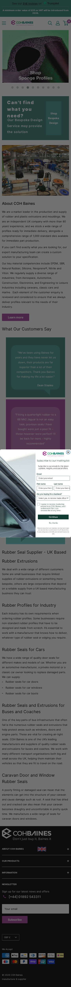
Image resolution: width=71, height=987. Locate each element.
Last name (58, 484)
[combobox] (52, 498)
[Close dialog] (68, 452)
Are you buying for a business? (49, 494)
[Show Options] (67, 498)
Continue (53, 517)
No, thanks (53, 523)
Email (39, 474)
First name (41, 484)
